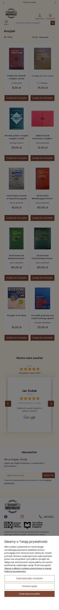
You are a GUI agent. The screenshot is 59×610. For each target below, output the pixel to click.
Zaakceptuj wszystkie (29, 594)
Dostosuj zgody (29, 586)
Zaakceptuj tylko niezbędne (29, 578)
